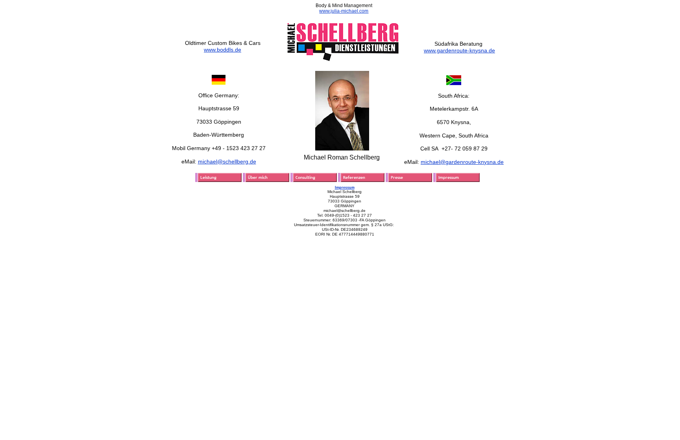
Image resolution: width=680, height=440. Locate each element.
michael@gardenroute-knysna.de (462, 162)
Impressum (345, 187)
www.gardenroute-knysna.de (459, 50)
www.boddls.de (222, 49)
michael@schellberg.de (227, 161)
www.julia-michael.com (343, 11)
